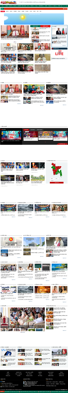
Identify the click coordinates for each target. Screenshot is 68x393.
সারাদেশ (14, 5)
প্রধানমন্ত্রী (23, 11)
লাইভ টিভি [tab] (26, 129)
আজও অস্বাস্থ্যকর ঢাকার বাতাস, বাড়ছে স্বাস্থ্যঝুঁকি (41, 73)
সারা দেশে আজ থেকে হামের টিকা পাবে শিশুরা (58, 300)
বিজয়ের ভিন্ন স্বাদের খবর (51, 305)
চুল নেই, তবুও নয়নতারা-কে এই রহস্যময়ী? (46, 354)
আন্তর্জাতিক (19, 5)
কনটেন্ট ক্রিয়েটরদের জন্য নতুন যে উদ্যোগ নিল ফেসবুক (8, 357)
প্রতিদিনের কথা (38, 202)
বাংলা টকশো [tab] (33, 129)
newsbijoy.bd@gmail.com (32, 382)
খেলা (28, 5)
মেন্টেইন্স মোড (61, 381)
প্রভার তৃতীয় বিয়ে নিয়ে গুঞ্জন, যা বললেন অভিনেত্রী (46, 350)
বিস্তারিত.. (22, 39)
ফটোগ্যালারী (3, 305)
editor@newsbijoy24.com (32, 383)
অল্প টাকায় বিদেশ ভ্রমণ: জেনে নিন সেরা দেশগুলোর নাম (59, 274)
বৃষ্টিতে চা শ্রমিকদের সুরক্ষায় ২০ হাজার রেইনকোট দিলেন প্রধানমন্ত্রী (62, 42)
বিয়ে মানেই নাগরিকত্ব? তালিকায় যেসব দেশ (60, 316)
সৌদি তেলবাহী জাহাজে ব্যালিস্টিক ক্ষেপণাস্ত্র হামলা (60, 102)
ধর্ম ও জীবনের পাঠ (27, 235)
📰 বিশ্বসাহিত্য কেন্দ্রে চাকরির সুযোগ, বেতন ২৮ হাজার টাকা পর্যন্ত (51, 8)
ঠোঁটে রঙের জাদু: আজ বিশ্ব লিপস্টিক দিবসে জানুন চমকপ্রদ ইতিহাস (25, 275)
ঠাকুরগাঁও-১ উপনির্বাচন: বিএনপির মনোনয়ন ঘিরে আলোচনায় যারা (37, 98)
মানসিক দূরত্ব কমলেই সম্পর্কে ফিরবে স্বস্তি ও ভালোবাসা (25, 272)
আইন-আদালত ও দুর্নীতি (57, 347)
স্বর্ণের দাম (11, 11)
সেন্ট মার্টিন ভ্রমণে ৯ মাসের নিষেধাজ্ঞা (58, 271)
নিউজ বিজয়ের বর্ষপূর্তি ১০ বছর (51, 385)
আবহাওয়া (34, 11)
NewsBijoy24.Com (64, 389)
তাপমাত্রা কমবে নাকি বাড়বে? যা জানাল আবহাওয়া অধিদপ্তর (25, 215)
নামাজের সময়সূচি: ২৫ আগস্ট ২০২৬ (42, 215)
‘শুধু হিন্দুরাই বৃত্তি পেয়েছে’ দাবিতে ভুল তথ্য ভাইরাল (42, 272)
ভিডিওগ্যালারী (4, 126)
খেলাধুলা (3, 202)
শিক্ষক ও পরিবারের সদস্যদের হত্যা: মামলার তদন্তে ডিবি (22, 170)
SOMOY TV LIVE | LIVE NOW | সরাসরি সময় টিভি (10, 141)
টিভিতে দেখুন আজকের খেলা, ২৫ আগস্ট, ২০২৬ (8, 212)
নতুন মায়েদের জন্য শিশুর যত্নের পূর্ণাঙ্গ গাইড (26, 277)
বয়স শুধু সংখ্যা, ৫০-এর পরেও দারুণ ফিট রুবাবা (59, 294)
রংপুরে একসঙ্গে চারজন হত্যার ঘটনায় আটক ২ (62, 364)
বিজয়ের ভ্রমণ (55, 262)
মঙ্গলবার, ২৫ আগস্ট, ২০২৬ (4, 173)
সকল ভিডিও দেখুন (62, 143)
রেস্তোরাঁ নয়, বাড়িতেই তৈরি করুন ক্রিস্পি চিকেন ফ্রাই (59, 312)
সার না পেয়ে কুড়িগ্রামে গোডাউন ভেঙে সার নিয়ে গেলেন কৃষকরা (36, 182)
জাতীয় (2, 82)
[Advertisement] (21, 78)
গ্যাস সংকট (7, 11)
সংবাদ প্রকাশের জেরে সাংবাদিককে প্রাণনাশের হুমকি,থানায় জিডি (41, 278)
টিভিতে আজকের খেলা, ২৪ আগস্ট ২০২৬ (8, 215)
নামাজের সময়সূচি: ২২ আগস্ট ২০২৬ (37, 252)
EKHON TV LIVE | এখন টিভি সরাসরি (30, 138)
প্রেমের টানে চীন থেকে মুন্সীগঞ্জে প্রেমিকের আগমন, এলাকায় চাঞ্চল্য (60, 309)
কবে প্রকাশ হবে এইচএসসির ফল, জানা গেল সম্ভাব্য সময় (8, 299)
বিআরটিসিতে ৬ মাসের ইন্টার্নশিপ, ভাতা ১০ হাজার (14, 254)
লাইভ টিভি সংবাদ (56, 48)
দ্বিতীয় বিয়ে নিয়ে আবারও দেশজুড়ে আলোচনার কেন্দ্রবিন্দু (60, 320)
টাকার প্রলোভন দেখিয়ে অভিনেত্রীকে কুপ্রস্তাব (28, 350)
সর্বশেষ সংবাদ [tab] (35, 26)
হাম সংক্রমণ (27, 11)
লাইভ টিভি (4, 129)
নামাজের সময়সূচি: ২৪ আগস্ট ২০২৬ (37, 249)
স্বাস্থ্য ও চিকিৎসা (55, 284)
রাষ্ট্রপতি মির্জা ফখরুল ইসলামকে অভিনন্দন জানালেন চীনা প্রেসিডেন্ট (14, 100)
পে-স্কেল (31, 11)
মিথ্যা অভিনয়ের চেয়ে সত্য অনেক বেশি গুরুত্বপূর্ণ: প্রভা (29, 359)
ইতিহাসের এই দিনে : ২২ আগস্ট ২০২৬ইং (42, 293)
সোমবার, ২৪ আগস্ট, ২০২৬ (35, 172)
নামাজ (40, 11)
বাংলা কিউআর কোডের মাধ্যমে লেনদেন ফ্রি (11, 360)
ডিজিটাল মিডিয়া (38, 262)
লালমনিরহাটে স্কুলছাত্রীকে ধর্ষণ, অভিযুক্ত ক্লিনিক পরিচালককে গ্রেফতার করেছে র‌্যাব (7, 182)
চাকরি (46, 5)
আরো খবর (63, 45)
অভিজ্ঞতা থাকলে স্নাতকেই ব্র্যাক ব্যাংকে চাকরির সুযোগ (15, 251)
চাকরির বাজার (4, 235)
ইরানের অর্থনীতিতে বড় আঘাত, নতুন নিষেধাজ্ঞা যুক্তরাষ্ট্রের (24, 73)
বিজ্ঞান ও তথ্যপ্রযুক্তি (5, 347)
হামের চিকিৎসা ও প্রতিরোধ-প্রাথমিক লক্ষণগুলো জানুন (58, 297)
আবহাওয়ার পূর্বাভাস (22, 202)
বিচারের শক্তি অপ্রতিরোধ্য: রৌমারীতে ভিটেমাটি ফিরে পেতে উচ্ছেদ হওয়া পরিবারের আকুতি (60, 251)
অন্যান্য (49, 5)
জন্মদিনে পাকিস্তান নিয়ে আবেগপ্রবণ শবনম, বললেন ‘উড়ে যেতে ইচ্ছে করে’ (29, 355)
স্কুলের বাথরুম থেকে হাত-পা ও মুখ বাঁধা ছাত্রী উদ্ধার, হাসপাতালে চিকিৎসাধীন (56, 247)
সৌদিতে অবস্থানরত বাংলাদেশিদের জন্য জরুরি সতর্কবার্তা (7, 277)
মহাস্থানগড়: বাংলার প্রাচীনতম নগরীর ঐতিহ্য (22, 327)
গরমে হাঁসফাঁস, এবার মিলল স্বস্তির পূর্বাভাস (26, 299)
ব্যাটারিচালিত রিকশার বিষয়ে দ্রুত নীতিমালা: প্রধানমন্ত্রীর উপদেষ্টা (40, 62)
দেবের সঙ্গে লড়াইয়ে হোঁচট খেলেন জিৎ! (46, 359)
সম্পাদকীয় (18, 375)
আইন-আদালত (24, 5)
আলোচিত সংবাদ (18, 372)
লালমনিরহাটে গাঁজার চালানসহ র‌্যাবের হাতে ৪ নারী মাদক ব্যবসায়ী (63, 360)
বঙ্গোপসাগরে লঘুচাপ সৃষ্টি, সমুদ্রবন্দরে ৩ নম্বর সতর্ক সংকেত (62, 38)
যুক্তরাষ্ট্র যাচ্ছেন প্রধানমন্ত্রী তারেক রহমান (59, 35)
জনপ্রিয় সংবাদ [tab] (45, 26)
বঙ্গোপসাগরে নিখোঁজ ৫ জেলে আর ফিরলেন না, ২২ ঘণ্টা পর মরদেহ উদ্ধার (13, 36)
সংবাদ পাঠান (52, 383)
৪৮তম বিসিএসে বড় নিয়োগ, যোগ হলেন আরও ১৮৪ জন (44, 28)
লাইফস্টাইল (41, 5)
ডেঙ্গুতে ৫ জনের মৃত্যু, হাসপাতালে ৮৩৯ (59, 215)
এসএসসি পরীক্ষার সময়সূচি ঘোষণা (7, 293)
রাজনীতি (25, 82)
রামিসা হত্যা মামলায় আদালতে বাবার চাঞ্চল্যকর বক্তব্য (60, 255)
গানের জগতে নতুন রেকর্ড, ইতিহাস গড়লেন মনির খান (46, 363)
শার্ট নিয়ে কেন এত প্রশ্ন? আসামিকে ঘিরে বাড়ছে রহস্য (22, 182)
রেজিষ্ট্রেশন (57, 383)
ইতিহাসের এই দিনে (39, 284)
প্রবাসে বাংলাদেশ (4, 262)
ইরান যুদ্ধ (19, 11)
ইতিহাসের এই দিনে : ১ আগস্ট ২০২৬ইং (42, 297)
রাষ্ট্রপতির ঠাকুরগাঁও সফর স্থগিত (44, 35)
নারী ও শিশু (49, 235)
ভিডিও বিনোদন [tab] (39, 129)
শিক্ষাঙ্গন (3, 284)
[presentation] (45, 316)
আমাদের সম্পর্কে (48, 381)
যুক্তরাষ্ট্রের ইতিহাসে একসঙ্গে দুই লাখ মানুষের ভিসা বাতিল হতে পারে (24, 62)
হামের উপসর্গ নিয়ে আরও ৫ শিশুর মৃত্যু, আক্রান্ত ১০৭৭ (44, 32)
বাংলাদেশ (10, 5)
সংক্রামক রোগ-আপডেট (57, 202)
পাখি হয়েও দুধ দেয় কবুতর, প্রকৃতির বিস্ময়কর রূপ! (60, 327)
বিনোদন (32, 5)
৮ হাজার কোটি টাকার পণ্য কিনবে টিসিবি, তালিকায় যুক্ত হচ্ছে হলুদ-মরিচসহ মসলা (8, 73)
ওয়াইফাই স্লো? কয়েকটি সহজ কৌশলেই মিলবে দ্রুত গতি (11, 364)
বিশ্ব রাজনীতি (15, 11)
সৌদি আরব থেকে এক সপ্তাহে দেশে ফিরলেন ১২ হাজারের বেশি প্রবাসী (8, 272)
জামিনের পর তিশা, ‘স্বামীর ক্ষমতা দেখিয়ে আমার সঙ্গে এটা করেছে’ (29, 363)
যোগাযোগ (47, 383)
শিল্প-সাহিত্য (40, 375)
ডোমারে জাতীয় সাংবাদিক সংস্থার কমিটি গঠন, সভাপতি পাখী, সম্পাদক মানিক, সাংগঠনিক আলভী (42, 275)
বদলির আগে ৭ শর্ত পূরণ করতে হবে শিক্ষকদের (7, 296)
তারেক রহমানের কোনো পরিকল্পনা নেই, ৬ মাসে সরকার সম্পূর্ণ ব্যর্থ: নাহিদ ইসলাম (32, 95)
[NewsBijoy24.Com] (8, 2)
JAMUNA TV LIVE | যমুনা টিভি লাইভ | (60, 138)
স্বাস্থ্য (36, 5)
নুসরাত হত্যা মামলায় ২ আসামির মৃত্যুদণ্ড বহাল (59, 357)
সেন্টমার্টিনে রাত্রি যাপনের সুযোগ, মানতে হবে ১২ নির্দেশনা (59, 276)
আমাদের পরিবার (55, 381)
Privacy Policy (62, 383)
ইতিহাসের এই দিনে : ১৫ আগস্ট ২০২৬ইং (42, 295)
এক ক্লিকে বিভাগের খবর (51, 160)
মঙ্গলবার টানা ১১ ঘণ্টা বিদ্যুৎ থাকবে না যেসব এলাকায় (37, 170)
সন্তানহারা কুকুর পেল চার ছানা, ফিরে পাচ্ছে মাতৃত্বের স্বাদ (60, 323)
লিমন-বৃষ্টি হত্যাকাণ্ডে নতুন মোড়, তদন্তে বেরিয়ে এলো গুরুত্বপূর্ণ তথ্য (7, 275)
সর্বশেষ (7, 5)
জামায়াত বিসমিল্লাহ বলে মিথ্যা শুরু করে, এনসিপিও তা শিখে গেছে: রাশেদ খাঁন (37, 102)
